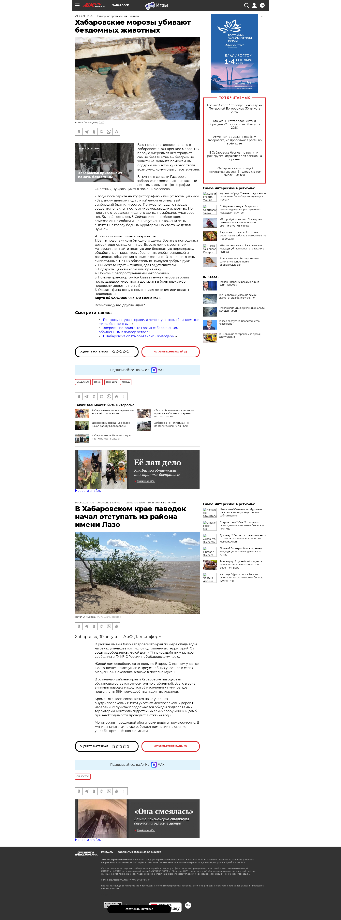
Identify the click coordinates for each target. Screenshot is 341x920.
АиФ (101, 122)
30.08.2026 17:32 (84, 502)
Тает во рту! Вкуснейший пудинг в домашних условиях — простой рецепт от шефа (241, 564)
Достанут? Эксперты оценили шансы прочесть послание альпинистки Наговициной (243, 538)
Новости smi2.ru (88, 491)
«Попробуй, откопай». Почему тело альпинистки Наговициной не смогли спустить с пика (241, 222)
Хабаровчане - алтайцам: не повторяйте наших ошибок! (171, 424)
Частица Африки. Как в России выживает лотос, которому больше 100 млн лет (241, 577)
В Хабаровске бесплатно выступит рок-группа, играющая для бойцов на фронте (234, 156)
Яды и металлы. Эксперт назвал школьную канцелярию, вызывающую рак (239, 261)
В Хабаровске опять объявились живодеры (138, 336)
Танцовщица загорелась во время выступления (239, 335)
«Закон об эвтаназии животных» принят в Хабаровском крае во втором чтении (174, 413)
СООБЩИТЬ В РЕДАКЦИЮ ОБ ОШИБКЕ (139, 852)
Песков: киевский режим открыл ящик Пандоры (239, 283)
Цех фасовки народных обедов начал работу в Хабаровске (111, 424)
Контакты (107, 852)
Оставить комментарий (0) (170, 351)
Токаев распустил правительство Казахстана (239, 322)
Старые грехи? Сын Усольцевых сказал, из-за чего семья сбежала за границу (242, 525)
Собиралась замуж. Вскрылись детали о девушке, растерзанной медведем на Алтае (240, 209)
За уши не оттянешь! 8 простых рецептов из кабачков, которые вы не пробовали (243, 235)
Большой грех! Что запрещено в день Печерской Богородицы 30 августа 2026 (234, 109)
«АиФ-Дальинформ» (109, 616)
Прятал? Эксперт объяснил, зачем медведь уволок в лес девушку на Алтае (241, 551)
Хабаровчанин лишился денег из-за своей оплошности (113, 412)
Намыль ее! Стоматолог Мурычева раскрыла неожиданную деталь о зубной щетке (241, 512)
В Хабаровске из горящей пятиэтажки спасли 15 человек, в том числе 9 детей (234, 172)
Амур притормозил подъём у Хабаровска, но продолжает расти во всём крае (234, 140)
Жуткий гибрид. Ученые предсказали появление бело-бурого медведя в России (243, 196)
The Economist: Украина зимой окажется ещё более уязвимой (238, 296)
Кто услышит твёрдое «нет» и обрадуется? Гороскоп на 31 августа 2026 (234, 124)
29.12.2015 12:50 (84, 16)
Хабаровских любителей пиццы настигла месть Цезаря (111, 437)
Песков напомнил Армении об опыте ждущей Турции (242, 309)
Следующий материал (139, 909)
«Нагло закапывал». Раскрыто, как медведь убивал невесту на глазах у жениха (242, 248)
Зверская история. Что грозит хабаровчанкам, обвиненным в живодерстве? (139, 330)
